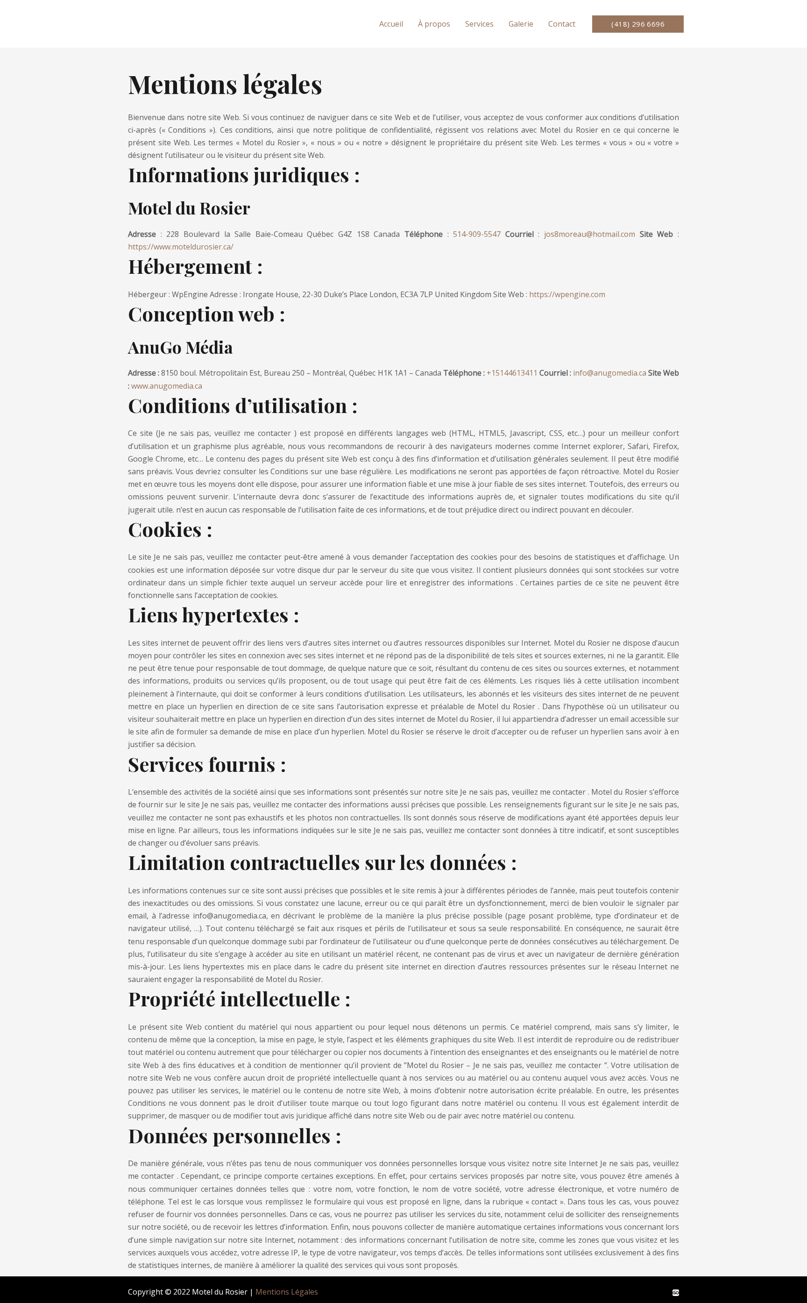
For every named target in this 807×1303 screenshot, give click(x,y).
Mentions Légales (286, 1292)
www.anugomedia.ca (166, 386)
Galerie (521, 24)
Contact (561, 24)
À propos (434, 24)
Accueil (391, 24)
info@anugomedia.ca (609, 373)
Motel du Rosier (182, 24)
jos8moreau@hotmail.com (589, 234)
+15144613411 (512, 373)
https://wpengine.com (567, 294)
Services (479, 24)
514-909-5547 (477, 234)
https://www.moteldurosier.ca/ (181, 247)
